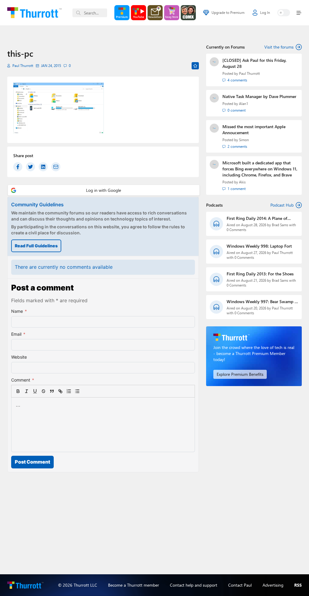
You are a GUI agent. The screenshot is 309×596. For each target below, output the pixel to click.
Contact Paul (240, 585)
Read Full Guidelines (36, 245)
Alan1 (243, 103)
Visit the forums (279, 47)
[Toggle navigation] (298, 12)
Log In (265, 12)
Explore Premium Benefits (240, 374)
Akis (242, 182)
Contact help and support (193, 585)
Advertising (273, 585)
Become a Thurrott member (133, 585)
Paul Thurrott (22, 65)
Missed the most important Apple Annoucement (253, 129)
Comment (22, 379)
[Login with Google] (103, 190)
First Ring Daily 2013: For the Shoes (260, 274)
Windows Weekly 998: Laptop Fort (259, 246)
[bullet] (77, 391)
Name (19, 311)
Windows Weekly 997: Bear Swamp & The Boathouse (262, 302)
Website (19, 357)
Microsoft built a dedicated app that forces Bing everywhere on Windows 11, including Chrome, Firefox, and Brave (259, 169)
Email (18, 334)
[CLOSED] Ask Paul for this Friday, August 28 (254, 63)
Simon (244, 140)
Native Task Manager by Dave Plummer (259, 96)
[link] (85, 391)
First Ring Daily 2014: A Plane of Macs (257, 218)
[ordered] (69, 391)
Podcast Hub (282, 205)
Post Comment (32, 462)
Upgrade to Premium (228, 12)
